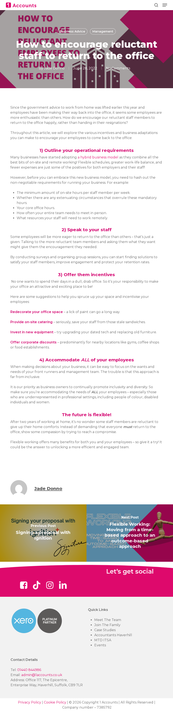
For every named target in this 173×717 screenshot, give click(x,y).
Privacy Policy (29, 702)
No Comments (118, 68)
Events (100, 645)
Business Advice (72, 31)
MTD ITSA (102, 640)
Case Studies (105, 630)
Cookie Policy (55, 702)
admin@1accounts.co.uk (41, 675)
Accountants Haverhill (113, 635)
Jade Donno (54, 68)
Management (102, 31)
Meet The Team (107, 620)
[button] (164, 5)
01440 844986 (29, 670)
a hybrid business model (98, 157)
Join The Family (107, 625)
